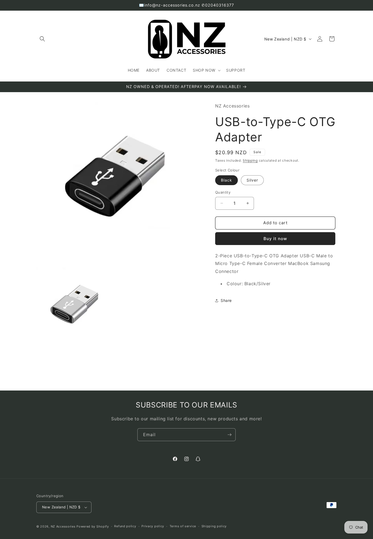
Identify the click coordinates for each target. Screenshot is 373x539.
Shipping (250, 160)
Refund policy (125, 526)
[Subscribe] (229, 434)
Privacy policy (152, 526)
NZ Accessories (63, 526)
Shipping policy (214, 526)
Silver (252, 180)
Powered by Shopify (92, 526)
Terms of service (183, 526)
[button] (42, 39)
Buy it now (275, 238)
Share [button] (226, 300)
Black (226, 180)
